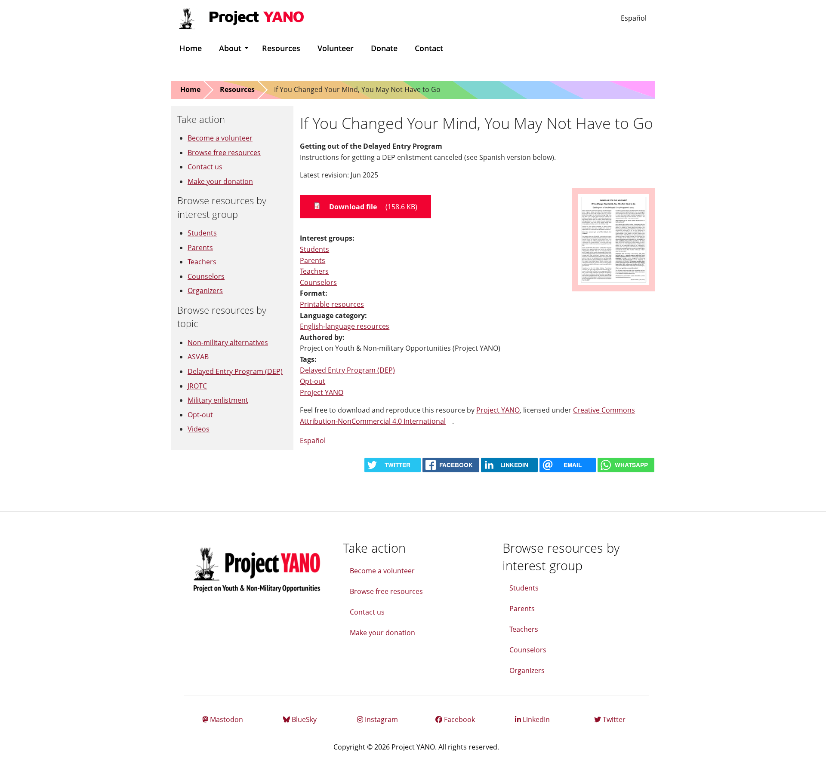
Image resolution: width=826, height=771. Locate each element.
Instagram (380, 719)
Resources (281, 48)
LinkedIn (535, 719)
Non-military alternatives (228, 342)
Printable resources (332, 304)
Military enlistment (218, 400)
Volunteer (335, 48)
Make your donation (220, 181)
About (230, 48)
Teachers (314, 271)
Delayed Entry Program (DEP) (347, 370)
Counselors (318, 282)
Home (190, 48)
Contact (429, 48)
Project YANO (321, 392)
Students (314, 249)
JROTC (197, 386)
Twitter (613, 719)
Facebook (458, 719)
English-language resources (344, 326)
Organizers (205, 290)
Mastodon (225, 719)
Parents (312, 260)
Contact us (205, 166)
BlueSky (303, 719)
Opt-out (312, 381)
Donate (384, 48)
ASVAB (198, 356)
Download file (353, 206)
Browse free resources (224, 152)
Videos (199, 429)
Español (634, 18)
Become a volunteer (220, 138)
